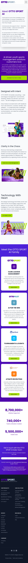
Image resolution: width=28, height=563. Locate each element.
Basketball (3, 524)
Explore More (14, 287)
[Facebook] (11, 551)
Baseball (3, 522)
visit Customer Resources (20, 462)
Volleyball (3, 515)
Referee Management (20, 507)
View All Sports (4, 532)
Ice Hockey (3, 530)
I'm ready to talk (7, 215)
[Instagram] (14, 551)
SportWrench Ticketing (6, 497)
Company (3, 540)
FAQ (16, 519)
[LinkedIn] (16, 551)
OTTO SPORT (4, 490)
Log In (16, 515)
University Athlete (5, 499)
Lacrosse (3, 519)
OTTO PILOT (4, 501)
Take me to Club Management (10, 163)
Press (2, 542)
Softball (2, 528)
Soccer (2, 517)
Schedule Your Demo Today (14, 78)
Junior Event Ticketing (20, 501)
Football (3, 526)
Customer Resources (20, 517)
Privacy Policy (8, 558)
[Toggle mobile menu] (26, 2)
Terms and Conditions (11, 470)
